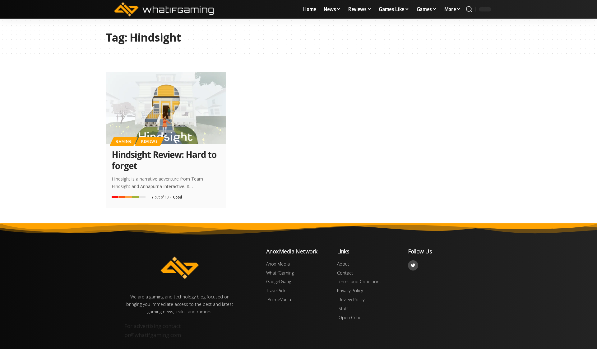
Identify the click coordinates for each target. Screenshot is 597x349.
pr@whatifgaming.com (152, 334)
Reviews (149, 141)
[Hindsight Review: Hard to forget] (166, 108)
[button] (469, 9)
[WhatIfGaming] (164, 9)
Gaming (124, 141)
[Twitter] (413, 265)
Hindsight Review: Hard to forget (164, 160)
